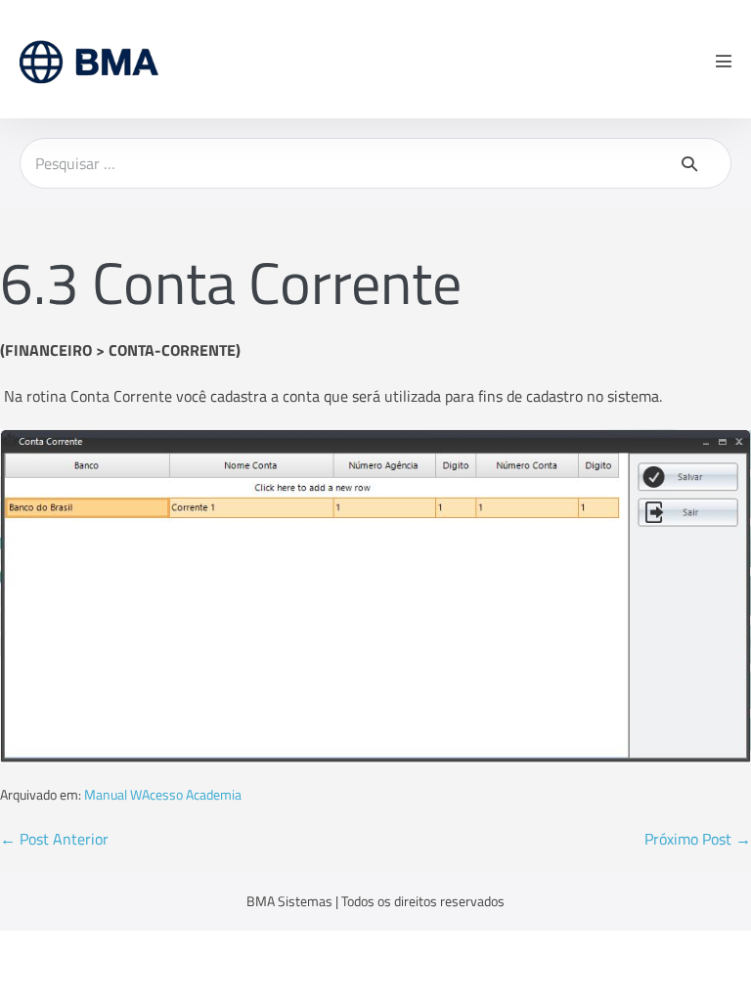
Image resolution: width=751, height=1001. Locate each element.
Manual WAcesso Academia (163, 794)
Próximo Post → (697, 838)
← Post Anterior (54, 838)
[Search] (689, 163)
